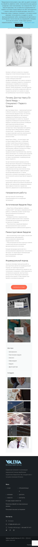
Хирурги (11, 363)
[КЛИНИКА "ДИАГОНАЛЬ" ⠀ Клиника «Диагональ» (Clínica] (19, 406)
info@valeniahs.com (14, 524)
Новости (19, 305)
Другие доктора (13, 367)
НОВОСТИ (9, 497)
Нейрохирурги (13, 360)
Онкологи (11, 357)
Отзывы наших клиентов (13, 501)
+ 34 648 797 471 (26, 527)
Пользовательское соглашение (15, 509)
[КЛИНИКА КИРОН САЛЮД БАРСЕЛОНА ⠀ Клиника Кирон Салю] (19, 430)
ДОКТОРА (21, 494)
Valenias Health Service (13, 538)
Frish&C (29, 545)
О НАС (9, 488)
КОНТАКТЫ (22, 497)
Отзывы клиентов (19, 330)
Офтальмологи (13, 352)
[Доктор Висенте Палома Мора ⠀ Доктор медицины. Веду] (19, 382)
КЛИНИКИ (10, 494)
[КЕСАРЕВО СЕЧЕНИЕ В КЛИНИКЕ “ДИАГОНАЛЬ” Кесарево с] (19, 418)
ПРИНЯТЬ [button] (19, 25)
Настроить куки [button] (29, 22)
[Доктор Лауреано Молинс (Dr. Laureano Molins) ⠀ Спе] (19, 442)
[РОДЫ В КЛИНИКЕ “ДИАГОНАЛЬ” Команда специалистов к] (19, 394)
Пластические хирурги (15, 355)
